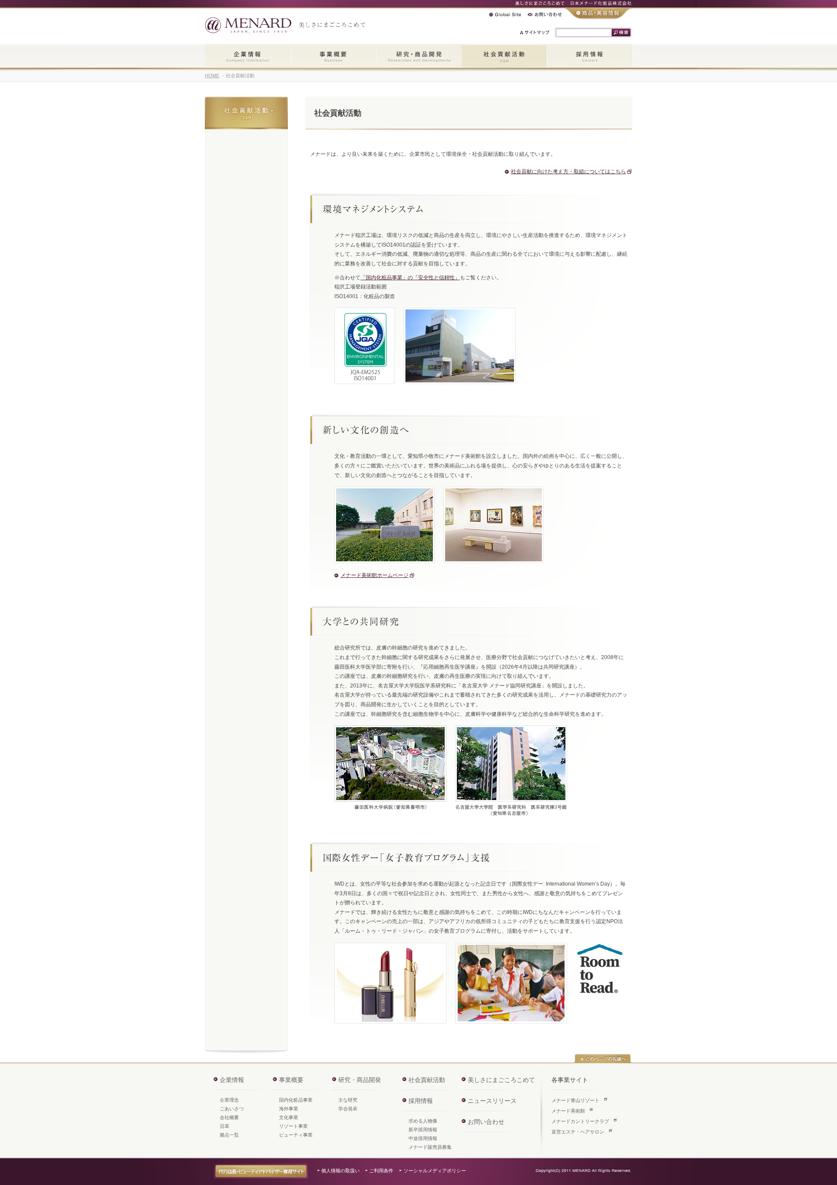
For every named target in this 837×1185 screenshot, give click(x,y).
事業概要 (333, 56)
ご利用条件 (381, 1170)
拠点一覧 (229, 1134)
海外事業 (288, 1108)
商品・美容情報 (598, 13)
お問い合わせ (544, 14)
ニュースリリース (492, 1100)
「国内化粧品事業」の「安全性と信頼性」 (410, 278)
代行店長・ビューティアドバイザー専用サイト (261, 1171)
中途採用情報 (422, 1138)
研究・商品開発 (418, 56)
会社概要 (229, 1117)
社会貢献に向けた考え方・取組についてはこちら (568, 171)
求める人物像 (422, 1120)
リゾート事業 (293, 1126)
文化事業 (288, 1117)
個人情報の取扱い (340, 1170)
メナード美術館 (568, 1110)
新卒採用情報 (422, 1129)
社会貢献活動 (504, 56)
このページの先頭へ (602, 1058)
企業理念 (229, 1100)
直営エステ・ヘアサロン (577, 1131)
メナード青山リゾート (575, 1100)
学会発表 (347, 1108)
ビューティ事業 (296, 1134)
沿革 (224, 1126)
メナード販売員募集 (430, 1147)
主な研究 (347, 1100)
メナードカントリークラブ (580, 1121)
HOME (212, 75)
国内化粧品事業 (296, 1100)
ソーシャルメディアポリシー (435, 1170)
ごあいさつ (232, 1108)
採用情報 (589, 56)
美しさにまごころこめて (501, 1079)
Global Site (505, 14)
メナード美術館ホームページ (374, 575)
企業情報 (247, 56)
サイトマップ (535, 32)
